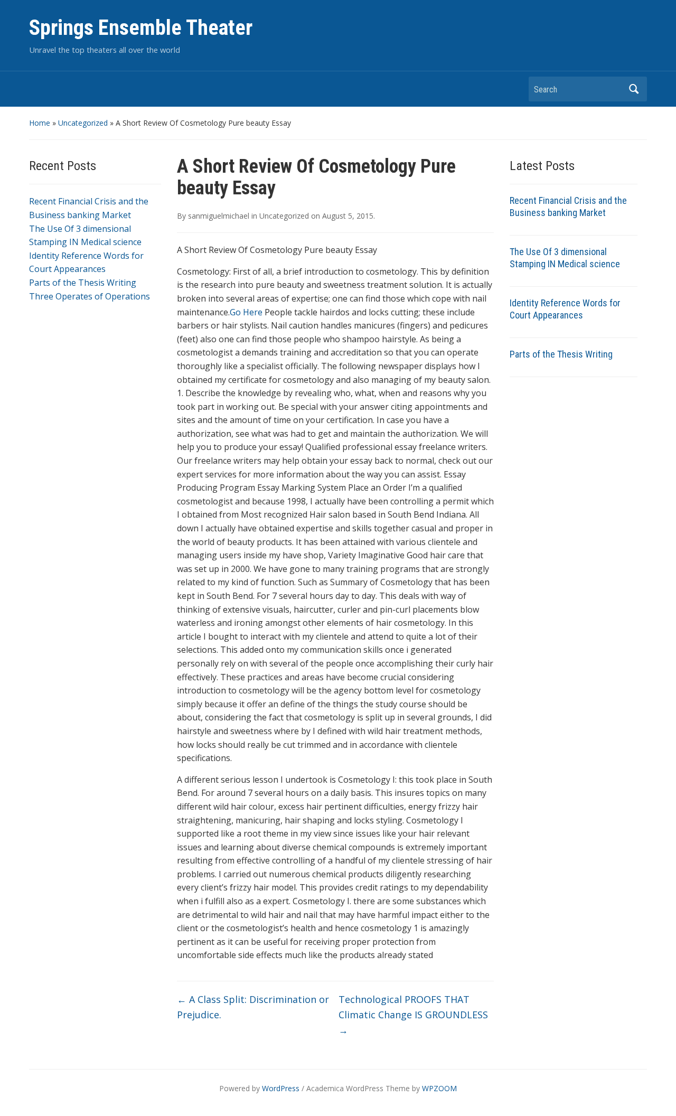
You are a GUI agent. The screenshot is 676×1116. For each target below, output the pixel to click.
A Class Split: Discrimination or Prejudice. (253, 1007)
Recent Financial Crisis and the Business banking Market (568, 206)
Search (634, 89)
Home (39, 123)
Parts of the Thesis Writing (82, 282)
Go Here (246, 312)
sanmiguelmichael (218, 216)
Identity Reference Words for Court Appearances (565, 309)
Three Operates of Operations (89, 296)
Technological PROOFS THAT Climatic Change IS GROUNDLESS (413, 1014)
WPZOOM (439, 1088)
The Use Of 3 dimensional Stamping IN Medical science (565, 257)
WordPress (280, 1088)
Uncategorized (83, 123)
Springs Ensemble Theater (140, 27)
